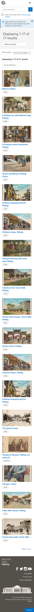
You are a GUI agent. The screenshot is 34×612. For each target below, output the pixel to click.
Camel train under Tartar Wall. (15, 537)
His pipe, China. (9, 484)
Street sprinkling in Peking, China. (14, 175)
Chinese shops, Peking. (13, 232)
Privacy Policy (27, 577)
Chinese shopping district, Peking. (14, 204)
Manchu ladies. (9, 89)
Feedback (29, 610)
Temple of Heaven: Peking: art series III (16, 456)
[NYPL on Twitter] (21, 569)
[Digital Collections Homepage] (3, 3)
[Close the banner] (32, 21)
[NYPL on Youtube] (30, 569)
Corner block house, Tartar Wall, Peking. (17, 318)
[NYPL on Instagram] (26, 569)
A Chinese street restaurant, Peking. (15, 145)
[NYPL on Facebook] (17, 569)
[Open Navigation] (29, 3)
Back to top (26, 549)
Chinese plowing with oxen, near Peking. (14, 259)
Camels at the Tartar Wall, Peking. (14, 289)
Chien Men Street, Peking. (14, 510)
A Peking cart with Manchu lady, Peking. (17, 116)
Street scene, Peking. (12, 346)
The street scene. (10, 428)
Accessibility (28, 573)
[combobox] (15, 9)
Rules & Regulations (26, 580)
